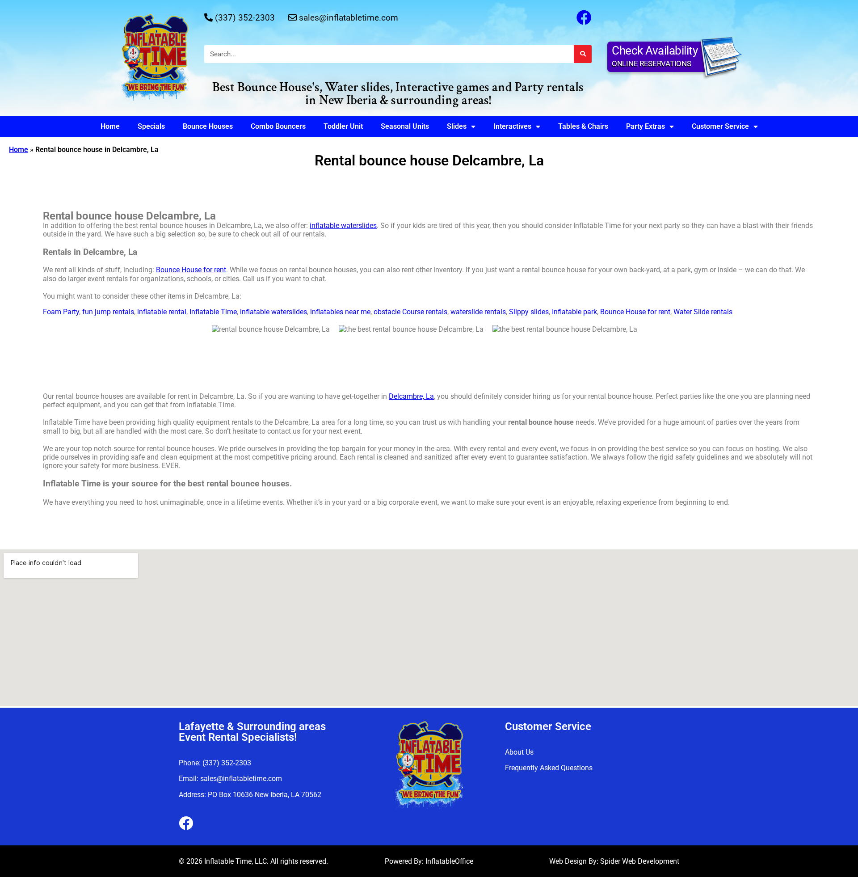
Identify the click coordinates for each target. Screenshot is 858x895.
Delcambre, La (411, 396)
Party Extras (645, 126)
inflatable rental (161, 312)
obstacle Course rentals (410, 312)
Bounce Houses (208, 126)
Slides (457, 126)
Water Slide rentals (702, 312)
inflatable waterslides (343, 225)
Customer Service (720, 126)
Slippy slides (529, 312)
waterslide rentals (478, 312)
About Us (519, 752)
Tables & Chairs (583, 126)
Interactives (512, 126)
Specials (151, 126)
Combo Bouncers (278, 126)
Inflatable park (574, 312)
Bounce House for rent (191, 270)
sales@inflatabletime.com (348, 18)
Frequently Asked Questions (549, 768)
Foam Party (61, 312)
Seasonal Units (405, 126)
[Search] (583, 54)
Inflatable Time (213, 312)
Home (110, 126)
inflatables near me (340, 312)
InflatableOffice (449, 861)
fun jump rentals (108, 312)
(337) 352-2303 (245, 18)
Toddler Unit (343, 126)
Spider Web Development (639, 861)
